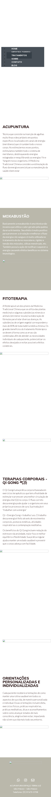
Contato (17, 62)
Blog (14, 65)
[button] (5, 24)
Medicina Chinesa (21, 52)
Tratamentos (19, 55)
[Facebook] (41, 37)
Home (14, 48)
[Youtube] (47, 32)
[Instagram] (41, 32)
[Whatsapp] (18, 780)
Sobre (15, 58)
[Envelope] (47, 37)
